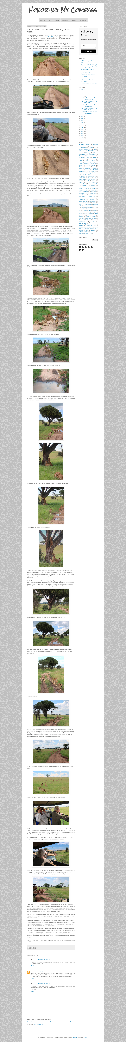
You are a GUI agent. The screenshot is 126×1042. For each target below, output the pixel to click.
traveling (82, 224)
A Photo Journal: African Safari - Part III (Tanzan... (89, 105)
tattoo (87, 216)
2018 (82, 127)
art (95, 147)
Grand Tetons (95, 174)
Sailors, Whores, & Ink (86, 68)
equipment (87, 166)
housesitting (82, 183)
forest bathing (87, 173)
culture (81, 162)
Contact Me (83, 20)
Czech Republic (89, 162)
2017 (82, 129)
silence (80, 213)
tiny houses (88, 219)
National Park (92, 196)
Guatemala (82, 179)
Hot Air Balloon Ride (48, 37)
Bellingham (81, 150)
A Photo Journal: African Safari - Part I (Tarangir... (89, 112)
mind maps (93, 193)
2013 (82, 138)
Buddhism (88, 157)
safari (90, 210)
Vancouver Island (88, 228)
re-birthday (95, 205)
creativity (93, 160)
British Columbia (91, 154)
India (96, 183)
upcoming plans (82, 227)
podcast (81, 202)
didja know (86, 163)
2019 (82, 125)
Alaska (90, 146)
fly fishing (94, 171)
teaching (93, 216)
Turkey (81, 225)
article (80, 149)
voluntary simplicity (84, 231)
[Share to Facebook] (33, 948)
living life (85, 191)
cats (86, 159)
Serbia (87, 212)
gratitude (83, 176)
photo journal (83, 201)
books (83, 154)
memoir (87, 193)
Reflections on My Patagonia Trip (89, 66)
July (83, 96)
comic (87, 160)
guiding (81, 180)
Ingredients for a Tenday (87, 73)
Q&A (85, 205)
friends (96, 173)
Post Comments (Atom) (39, 1024)
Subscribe (88, 51)
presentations (88, 204)
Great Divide (82, 177)
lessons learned (83, 190)
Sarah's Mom (34, 971)
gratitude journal (91, 176)
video (87, 230)
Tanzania (81, 216)
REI (95, 207)
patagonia (82, 199)
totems (94, 219)
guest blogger (91, 179)
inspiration (85, 185)
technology (81, 218)
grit (95, 177)
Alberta (96, 146)
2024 (82, 92)
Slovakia (85, 213)
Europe (80, 168)
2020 (82, 122)
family (80, 169)
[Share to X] (32, 948)
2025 (82, 89)
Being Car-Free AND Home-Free (89, 64)
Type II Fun (89, 225)
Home (51, 1021)
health (87, 180)
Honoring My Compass (63, 10)
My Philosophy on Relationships (89, 83)
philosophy (92, 199)
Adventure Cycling (84, 144)
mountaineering (82, 196)
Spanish (83, 215)
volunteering (93, 231)
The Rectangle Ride (91, 218)
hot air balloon (91, 182)
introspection (82, 187)
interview (93, 185)
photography (93, 201)
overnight (93, 197)
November (85, 94)
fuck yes (84, 174)
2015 (82, 133)
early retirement (90, 165)
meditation (81, 193)
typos (95, 225)
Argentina (90, 147)
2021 (82, 120)
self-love (81, 212)
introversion (90, 187)
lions (92, 190)
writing (86, 233)
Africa (85, 146)
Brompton (81, 156)
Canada (94, 157)
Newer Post (30, 1021)
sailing (94, 210)
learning (93, 188)
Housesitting (65, 20)
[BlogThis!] (30, 948)
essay (94, 166)
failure (94, 168)
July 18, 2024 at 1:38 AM (44, 959)
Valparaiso (91, 227)
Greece (90, 177)
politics (80, 204)
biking (87, 152)
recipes (83, 207)
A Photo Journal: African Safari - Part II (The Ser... (89, 109)
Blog (50, 20)
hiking (93, 180)
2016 (82, 131)
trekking (93, 224)
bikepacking (91, 150)
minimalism (81, 194)
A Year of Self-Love (85, 78)
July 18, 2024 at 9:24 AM (44, 983)
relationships (82, 208)
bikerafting (81, 152)
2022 (82, 118)
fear (87, 169)
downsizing (93, 163)
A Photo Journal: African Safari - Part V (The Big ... (89, 98)
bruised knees (91, 155)
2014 (82, 135)
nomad (86, 197)
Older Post (72, 1021)
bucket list (81, 157)
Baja (95, 149)
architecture (83, 147)
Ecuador (81, 166)
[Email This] (28, 948)
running (85, 210)
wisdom (81, 233)
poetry (94, 202)
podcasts (87, 202)
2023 (82, 116)
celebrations (93, 159)
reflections (89, 207)
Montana (92, 194)
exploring (87, 168)
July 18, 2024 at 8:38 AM (45, 971)
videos (93, 230)
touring (82, 222)
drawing (80, 165)
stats (88, 215)
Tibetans (81, 219)
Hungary (90, 183)
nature (80, 197)
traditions (93, 221)
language (87, 188)
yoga (91, 233)
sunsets (94, 215)
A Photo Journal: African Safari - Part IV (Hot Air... (89, 102)
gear (89, 174)
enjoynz (75, 1037)
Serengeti (94, 212)
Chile (80, 160)
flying (80, 173)
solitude (91, 213)
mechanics (93, 191)
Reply (32, 966)
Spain (96, 213)
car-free (81, 159)
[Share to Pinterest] (35, 948)
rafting (89, 205)
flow (89, 171)
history (80, 182)
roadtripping (90, 208)
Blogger (85, 1037)
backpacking (87, 149)
